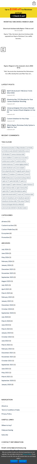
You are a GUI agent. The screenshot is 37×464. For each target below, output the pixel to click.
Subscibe (5, 435)
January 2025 (6, 301)
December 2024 (7, 305)
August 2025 (6, 281)
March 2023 (6, 329)
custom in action (20, 161)
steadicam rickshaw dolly (9, 201)
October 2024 (7, 309)
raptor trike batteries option (18, 191)
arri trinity (30, 148)
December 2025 (7, 269)
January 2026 (6, 265)
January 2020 (6, 384)
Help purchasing (7, 430)
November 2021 (7, 357)
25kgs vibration (20, 148)
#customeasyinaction (8, 148)
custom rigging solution (21, 164)
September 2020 (7, 380)
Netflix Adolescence (8, 178)
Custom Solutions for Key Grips (18, 118)
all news (4, 221)
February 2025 (7, 297)
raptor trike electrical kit (9, 194)
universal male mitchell (8, 208)
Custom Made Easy (8, 229)
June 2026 (5, 253)
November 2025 (7, 273)
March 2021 (6, 376)
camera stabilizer (7, 158)
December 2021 (7, 353)
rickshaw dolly (29, 194)
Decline (23, 461)
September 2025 (7, 277)
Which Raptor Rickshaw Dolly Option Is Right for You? (21, 126)
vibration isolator (22, 208)
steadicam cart (12, 198)
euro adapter (20, 168)
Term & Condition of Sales (11, 410)
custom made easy (7, 164)
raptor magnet (6, 184)
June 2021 (5, 369)
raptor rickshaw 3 (28, 184)
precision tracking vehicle (22, 178)
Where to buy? (7, 425)
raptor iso (23, 181)
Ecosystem (5, 233)
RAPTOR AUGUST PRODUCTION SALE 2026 (19, 92)
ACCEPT (14, 461)
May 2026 (5, 257)
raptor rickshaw (16, 184)
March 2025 (6, 293)
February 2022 (7, 349)
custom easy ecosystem (21, 158)
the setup (21, 201)
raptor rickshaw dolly (8, 188)
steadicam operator (24, 198)
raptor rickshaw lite (21, 188)
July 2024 (5, 317)
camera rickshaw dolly (17, 154)
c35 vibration (6, 154)
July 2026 (5, 249)
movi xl (27, 174)
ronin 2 (4, 198)
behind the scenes (24, 151)
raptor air (5, 181)
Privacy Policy (7, 414)
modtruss (5, 174)
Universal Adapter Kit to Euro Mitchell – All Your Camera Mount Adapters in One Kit (21, 110)
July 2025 (5, 285)
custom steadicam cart (8, 168)
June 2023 (5, 325)
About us (5, 406)
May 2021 (5, 372)
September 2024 (7, 313)
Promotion (5, 237)
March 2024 (6, 321)
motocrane (20, 174)
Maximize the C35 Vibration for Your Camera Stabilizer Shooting (20, 100)
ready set (20, 194)
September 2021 (7, 365)
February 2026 (7, 261)
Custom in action (7, 225)
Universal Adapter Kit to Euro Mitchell (12, 204)
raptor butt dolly (13, 181)
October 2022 (7, 337)
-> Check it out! (18, 16)
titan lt (27, 201)
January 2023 (6, 333)
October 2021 (7, 361)
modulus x (12, 174)
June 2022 (5, 341)
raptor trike (5, 191)
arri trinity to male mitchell (9, 151)
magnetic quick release (22, 171)
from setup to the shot (8, 171)
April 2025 (5, 289)
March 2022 (6, 345)
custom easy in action (8, 161)
